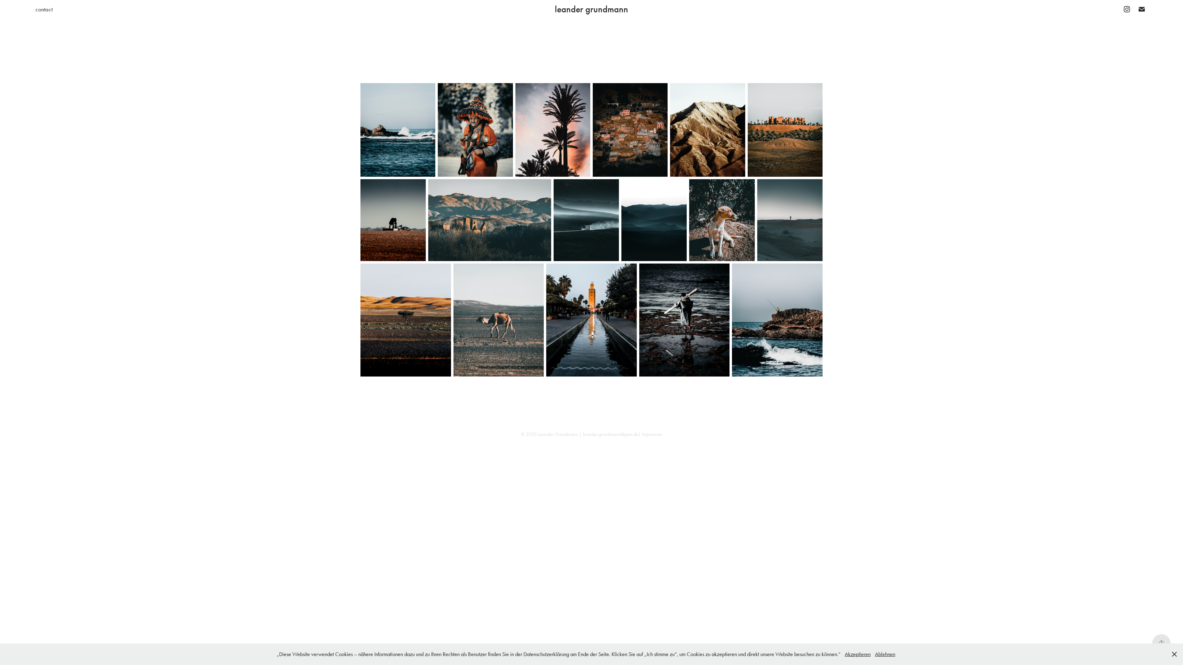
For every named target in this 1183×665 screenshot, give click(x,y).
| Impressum (650, 434)
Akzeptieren (858, 654)
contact (44, 9)
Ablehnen (885, 654)
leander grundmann (591, 9)
